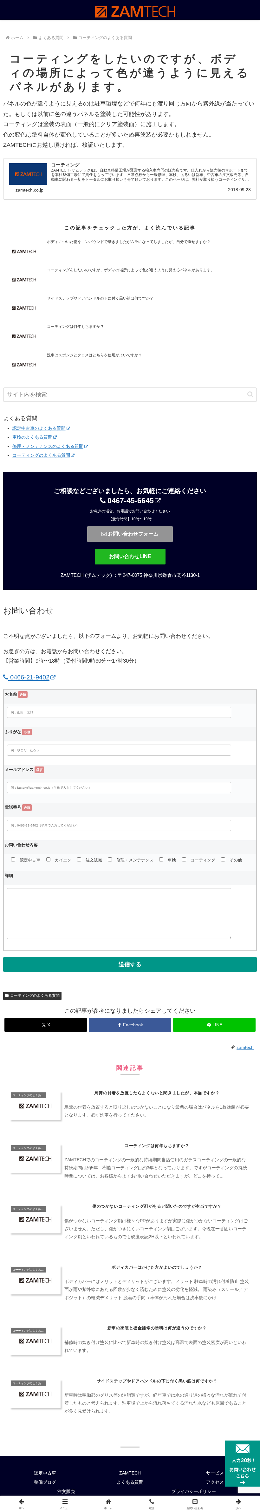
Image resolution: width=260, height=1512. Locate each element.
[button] (250, 394)
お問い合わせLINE (130, 556)
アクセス (215, 1482)
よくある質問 (130, 1482)
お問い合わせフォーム (133, 534)
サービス (215, 1472)
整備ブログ (45, 1482)
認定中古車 (45, 1472)
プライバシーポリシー (194, 1491)
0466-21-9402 (28, 677)
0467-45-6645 (130, 500)
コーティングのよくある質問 (41, 455)
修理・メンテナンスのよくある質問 (47, 446)
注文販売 (66, 1491)
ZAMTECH (130, 1472)
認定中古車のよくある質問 (39, 428)
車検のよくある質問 (32, 437)
